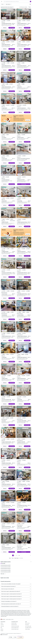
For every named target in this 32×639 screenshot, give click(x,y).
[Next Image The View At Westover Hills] (14, 390)
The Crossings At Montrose (22, 65)
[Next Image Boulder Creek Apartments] (14, 517)
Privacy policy (27, 624)
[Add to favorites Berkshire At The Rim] (30, 166)
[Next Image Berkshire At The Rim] (29, 170)
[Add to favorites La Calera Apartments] (14, 166)
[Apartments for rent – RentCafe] (3, 619)
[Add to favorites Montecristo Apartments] (30, 238)
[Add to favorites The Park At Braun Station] (14, 491)
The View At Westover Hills (6, 399)
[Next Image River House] (29, 538)
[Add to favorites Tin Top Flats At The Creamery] (30, 491)
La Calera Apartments (5, 179)
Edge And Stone (5, 378)
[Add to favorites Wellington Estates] (14, 238)
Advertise (2, 629)
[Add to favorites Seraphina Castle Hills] (30, 428)
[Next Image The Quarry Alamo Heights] (29, 411)
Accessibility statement (28, 627)
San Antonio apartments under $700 (5, 568)
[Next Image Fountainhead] (14, 305)
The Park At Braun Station (6, 505)
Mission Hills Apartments (6, 44)
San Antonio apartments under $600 (5, 566)
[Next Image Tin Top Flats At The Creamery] (29, 496)
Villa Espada (4, 357)
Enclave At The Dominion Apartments (24, 158)
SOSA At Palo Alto (5, 222)
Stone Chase (20, 526)
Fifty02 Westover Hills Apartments (23, 336)
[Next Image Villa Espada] (14, 348)
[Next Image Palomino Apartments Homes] (29, 212)
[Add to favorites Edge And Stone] (14, 365)
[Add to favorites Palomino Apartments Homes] (30, 208)
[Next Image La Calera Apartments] (14, 170)
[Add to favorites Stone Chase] (30, 513)
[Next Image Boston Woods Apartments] (14, 77)
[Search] (30, 1)
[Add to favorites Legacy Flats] (30, 386)
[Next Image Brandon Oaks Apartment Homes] (29, 348)
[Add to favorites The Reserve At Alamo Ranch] (14, 259)
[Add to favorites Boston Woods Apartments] (14, 73)
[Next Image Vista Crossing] (14, 149)
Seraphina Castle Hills (21, 441)
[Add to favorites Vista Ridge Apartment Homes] (30, 280)
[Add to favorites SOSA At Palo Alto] (14, 208)
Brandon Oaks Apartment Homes (23, 357)
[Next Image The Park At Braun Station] (14, 496)
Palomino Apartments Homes (22, 222)
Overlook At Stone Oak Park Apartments (8, 23)
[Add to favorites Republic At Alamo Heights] (14, 449)
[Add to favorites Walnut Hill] (30, 73)
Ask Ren (21, 637)
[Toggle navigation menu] (2, 1)
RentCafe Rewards (14, 624)
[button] (8, 14)
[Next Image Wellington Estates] (14, 242)
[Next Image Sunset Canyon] (14, 284)
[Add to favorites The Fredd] (14, 407)
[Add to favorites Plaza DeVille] (14, 187)
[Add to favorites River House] (30, 534)
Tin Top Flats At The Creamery (22, 505)
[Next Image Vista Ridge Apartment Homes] (29, 284)
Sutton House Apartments (6, 484)
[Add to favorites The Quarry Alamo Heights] (30, 407)
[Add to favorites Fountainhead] (14, 301)
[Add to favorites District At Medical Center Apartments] (30, 10)
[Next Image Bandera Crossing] (29, 128)
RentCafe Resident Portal (14, 629)
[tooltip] (17, 23)
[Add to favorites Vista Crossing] (14, 145)
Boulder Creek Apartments (6, 526)
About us (2, 623)
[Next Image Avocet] (29, 453)
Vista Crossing (4, 158)
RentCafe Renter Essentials (15, 626)
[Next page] (30, 555)
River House (20, 547)
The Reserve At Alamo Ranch (7, 272)
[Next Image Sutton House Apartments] (14, 475)
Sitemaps (2, 630)
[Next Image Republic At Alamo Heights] (14, 453)
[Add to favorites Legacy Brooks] (14, 94)
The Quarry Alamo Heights (22, 420)
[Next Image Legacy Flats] (29, 390)
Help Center (2, 626)
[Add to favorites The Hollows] (14, 124)
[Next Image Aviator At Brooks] (29, 305)
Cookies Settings (27, 629)
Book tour (4, 27)
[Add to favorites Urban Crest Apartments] (30, 94)
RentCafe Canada (13, 623)
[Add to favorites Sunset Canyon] (14, 280)
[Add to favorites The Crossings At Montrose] (30, 52)
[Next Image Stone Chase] (29, 517)
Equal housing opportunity (4, 634)
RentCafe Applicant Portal (14, 627)
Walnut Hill (19, 86)
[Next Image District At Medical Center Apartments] (29, 14)
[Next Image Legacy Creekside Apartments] (29, 35)
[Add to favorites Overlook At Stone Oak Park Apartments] (14, 10)
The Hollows (4, 137)
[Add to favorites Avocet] (30, 449)
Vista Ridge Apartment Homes (23, 293)
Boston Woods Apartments (6, 86)
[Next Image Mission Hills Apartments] (14, 35)
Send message (11, 27)
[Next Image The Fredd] (14, 411)
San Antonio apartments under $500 (5, 565)
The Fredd (4, 420)
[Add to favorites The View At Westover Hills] (14, 386)
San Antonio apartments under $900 (5, 571)
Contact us (2, 624)
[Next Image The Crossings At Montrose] (29, 56)
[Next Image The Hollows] (14, 128)
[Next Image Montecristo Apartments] (29, 242)
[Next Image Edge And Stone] (14, 369)
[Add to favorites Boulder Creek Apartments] (14, 513)
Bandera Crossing (21, 137)
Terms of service (27, 623)
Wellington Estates (5, 251)
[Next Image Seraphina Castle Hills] (29, 432)
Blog (1, 627)
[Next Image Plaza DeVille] (14, 191)
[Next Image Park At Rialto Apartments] (14, 56)
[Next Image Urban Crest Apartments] (29, 98)
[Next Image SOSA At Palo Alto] (14, 212)
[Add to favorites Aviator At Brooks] (30, 301)
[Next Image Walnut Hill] (29, 77)
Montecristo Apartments (22, 251)
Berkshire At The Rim (21, 179)
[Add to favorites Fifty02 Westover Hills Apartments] (30, 322)
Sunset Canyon (4, 293)
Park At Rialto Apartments (6, 65)
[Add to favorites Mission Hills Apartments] (14, 31)
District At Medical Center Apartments (24, 23)
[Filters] (30, 4)
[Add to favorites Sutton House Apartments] (14, 470)
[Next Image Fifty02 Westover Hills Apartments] (29, 326)
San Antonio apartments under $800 (5, 570)
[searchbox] (17, 1)
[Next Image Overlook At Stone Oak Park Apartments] (14, 14)
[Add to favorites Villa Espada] (14, 343)
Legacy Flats (20, 399)
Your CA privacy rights (28, 626)
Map (11, 637)
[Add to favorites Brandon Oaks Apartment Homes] (30, 343)
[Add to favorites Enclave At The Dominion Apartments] (30, 145)
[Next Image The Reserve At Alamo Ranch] (14, 263)
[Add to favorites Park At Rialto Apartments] (14, 52)
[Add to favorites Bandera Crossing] (30, 124)
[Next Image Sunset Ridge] (29, 191)
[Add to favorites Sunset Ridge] (30, 187)
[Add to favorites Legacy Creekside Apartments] (30, 31)
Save (15, 637)
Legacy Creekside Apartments (22, 44)
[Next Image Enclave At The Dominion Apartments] (29, 149)
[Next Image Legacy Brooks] (14, 98)
